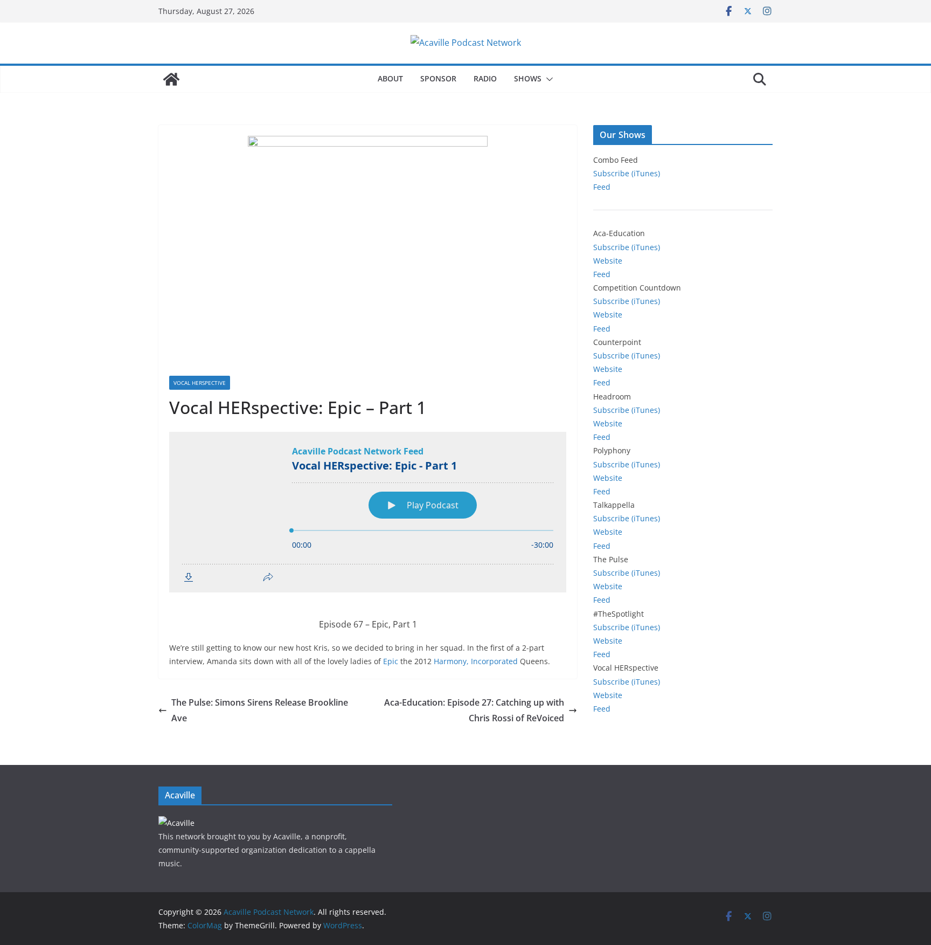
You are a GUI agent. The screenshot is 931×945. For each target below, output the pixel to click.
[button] (547, 79)
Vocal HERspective (199, 383)
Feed (601, 187)
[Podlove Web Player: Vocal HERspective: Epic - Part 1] (367, 512)
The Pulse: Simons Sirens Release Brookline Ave (259, 710)
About (390, 78)
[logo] (176, 823)
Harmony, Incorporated (476, 661)
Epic (390, 661)
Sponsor (438, 78)
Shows (527, 78)
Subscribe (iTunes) (626, 173)
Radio (485, 78)
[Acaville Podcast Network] (171, 79)
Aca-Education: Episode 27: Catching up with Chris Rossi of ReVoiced (474, 710)
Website (607, 261)
